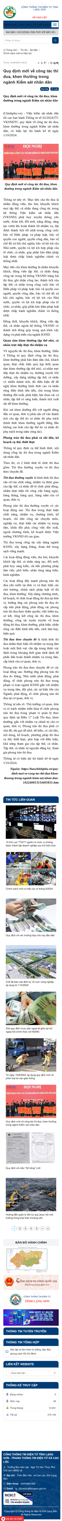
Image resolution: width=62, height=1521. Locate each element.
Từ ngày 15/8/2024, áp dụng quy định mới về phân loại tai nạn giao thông (30, 1076)
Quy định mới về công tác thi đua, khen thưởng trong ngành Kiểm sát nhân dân (31, 1123)
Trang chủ (10, 24)
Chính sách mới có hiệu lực (17, 53)
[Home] (9, 12)
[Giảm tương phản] (57, 62)
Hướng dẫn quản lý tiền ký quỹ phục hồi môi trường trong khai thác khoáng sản (29, 1216)
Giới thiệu (25, 24)
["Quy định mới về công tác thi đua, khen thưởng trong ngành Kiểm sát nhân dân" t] (31, 161)
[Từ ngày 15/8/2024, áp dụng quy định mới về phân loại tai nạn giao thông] (31, 1055)
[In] (51, 62)
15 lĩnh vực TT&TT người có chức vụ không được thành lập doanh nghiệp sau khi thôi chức (31, 843)
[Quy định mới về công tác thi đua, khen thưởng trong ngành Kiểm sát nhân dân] (31, 1101)
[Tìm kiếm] (55, 40)
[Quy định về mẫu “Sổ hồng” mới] (31, 1148)
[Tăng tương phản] (54, 62)
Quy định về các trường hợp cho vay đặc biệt (30, 935)
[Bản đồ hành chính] (26, 1259)
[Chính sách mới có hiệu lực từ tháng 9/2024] (31, 868)
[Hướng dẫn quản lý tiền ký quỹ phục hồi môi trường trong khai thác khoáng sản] (31, 1194)
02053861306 (28, 1483)
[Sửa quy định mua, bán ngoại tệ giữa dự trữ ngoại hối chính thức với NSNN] (31, 1008)
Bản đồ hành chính (31, 1242)
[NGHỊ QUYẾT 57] (31, 1317)
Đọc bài (44, 89)
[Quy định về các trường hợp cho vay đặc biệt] (31, 915)
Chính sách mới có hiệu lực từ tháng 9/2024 (29, 888)
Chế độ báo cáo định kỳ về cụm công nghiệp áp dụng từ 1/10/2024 (30, 983)
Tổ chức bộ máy (43, 24)
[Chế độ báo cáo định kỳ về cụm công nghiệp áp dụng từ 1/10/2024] (31, 961)
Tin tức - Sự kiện (29, 49)
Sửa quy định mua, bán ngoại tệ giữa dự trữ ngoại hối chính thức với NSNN (29, 1030)
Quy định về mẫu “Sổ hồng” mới (23, 1168)
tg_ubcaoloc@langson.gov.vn (30, 1488)
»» (48, 1228)
